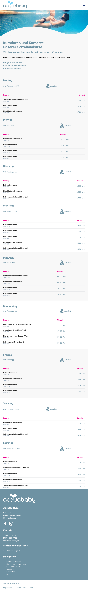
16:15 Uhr (81, 374)
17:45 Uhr (81, 391)
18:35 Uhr (61, 343)
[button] (84, 5)
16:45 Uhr (81, 380)
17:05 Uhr (81, 198)
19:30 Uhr (64, 157)
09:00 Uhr (61, 277)
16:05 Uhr (81, 186)
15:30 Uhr (81, 463)
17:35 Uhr (61, 331)
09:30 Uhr (61, 283)
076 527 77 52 (11, 538)
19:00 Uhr (64, 151)
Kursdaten (10, 572)
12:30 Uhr (81, 423)
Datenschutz (21, 588)
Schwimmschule (13, 567)
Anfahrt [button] (53, 86)
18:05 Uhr (61, 337)
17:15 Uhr (81, 386)
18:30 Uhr (64, 146)
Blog (8, 574)
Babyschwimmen (11, 62)
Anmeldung (11, 569)
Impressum (7, 588)
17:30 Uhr (81, 237)
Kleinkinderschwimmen (14, 65)
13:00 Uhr (81, 429)
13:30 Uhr (81, 435)
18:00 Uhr (64, 140)
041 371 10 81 (11, 535)
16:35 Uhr (81, 192)
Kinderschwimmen (12, 68)
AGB (31, 588)
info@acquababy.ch (11, 541)
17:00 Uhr (81, 100)
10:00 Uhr (61, 288)
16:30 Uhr (81, 106)
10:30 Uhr (61, 294)
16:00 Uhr (81, 469)
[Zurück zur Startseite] (15, 5)
